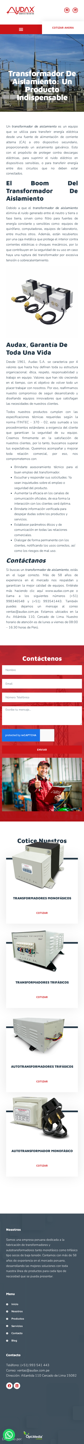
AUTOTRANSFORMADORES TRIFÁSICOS (42, 1066)
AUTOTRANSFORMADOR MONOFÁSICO (42, 1151)
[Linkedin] (75, 10)
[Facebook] (67, 10)
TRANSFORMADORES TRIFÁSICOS (42, 982)
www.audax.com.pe (59, 591)
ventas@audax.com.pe (22, 611)
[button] (21, 29)
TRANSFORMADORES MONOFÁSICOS (42, 898)
